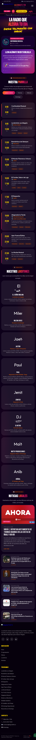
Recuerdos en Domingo (7, 709)
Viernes (20, 93)
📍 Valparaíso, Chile (6, 719)
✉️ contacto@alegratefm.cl (8, 724)
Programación (5, 652)
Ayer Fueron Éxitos (6, 687)
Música (3, 655)
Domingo (18, 97)
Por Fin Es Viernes (6, 692)
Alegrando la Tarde (6, 684)
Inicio (2, 649)
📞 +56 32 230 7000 (6, 722)
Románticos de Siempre (7, 673)
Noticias (3, 660)
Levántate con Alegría (7, 671)
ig (7, 639)
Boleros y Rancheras (6, 698)
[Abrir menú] (32, 5)
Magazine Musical (6, 695)
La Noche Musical (5, 690)
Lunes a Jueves (9, 93)
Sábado (29, 93)
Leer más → (7, 549)
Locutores (4, 657)
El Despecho (4, 681)
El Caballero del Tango (7, 703)
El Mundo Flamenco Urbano (8, 676)
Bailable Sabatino (6, 700)
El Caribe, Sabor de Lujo (7, 679)
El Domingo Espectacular (7, 706)
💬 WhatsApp (5, 727)
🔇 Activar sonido (21, 11)
